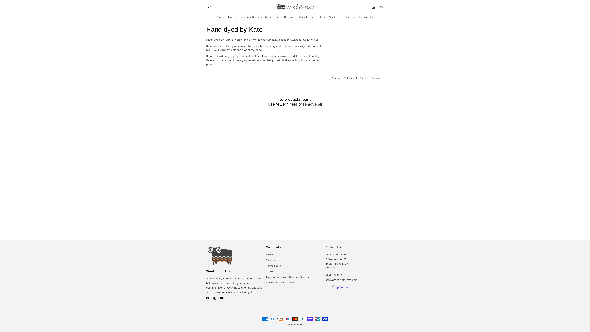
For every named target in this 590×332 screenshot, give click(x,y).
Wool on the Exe (299, 325)
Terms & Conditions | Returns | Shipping (288, 277)
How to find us (273, 266)
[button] (209, 7)
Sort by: (336, 78)
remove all (312, 104)
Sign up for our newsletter (280, 282)
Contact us (272, 271)
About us (270, 260)
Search (270, 254)
